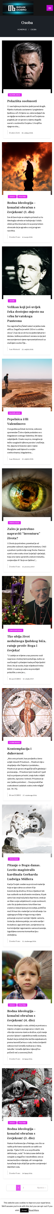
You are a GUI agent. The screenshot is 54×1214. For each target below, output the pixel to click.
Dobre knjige (14, 742)
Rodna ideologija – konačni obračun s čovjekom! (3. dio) (21, 1133)
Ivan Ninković (14, 349)
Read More (34, 1210)
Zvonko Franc (15, 237)
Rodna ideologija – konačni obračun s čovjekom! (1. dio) (21, 207)
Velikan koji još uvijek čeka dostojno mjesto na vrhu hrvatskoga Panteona (25, 314)
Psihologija (14, 523)
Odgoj (12, 196)
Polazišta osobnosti (22, 101)
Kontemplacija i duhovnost (19, 751)
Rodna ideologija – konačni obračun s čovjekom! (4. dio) (21, 1015)
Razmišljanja (14, 95)
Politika (22, 196)
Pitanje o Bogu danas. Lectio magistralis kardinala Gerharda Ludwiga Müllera (23, 872)
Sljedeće (40, 1188)
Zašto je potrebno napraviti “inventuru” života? (23, 533)
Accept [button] (24, 1210)
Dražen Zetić (14, 133)
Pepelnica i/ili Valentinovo (17, 421)
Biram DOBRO (15, 679)
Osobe (12, 301)
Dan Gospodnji (15, 630)
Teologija (13, 859)
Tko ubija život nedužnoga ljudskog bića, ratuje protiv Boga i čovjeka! (26, 643)
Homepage (22, 30)
